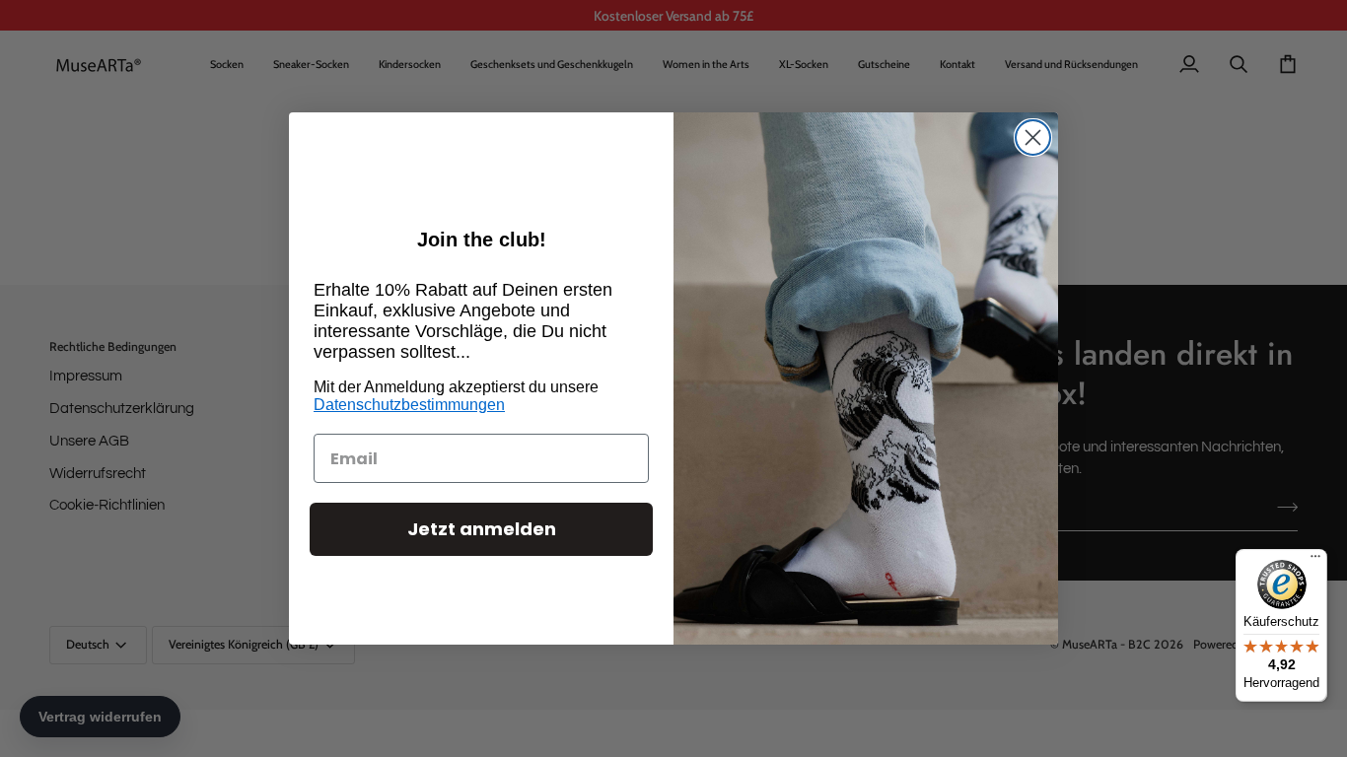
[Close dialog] (1033, 137)
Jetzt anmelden (481, 528)
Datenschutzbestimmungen (409, 404)
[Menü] (1315, 561)
